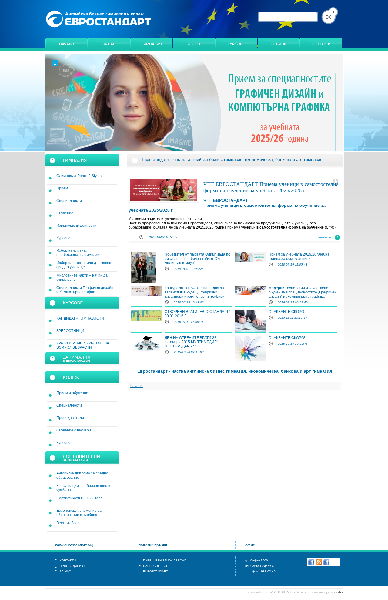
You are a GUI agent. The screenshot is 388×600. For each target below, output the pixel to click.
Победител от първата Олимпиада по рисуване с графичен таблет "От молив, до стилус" (197, 258)
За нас (109, 44)
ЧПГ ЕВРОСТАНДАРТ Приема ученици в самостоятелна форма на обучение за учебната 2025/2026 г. (271, 187)
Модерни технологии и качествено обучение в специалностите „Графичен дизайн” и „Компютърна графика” (302, 292)
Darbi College (155, 566)
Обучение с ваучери (73, 430)
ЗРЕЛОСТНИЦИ (70, 331)
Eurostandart (155, 571)
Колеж (193, 44)
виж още (324, 237)
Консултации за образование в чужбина (83, 488)
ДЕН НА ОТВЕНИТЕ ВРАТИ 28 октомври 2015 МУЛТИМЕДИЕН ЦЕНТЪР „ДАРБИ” (192, 342)
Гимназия (151, 44)
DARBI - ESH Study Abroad (164, 560)
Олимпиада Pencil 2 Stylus (79, 176)
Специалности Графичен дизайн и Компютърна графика (84, 290)
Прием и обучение (72, 393)
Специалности (69, 201)
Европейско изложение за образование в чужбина (79, 512)
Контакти (321, 44)
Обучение (64, 213)
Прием (62, 188)
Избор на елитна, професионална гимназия (79, 252)
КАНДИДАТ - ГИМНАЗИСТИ (80, 318)
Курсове (236, 44)
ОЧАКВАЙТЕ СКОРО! (287, 338)
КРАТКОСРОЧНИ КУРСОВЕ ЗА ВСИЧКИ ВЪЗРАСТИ (82, 345)
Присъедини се (73, 566)
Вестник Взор (68, 523)
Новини (279, 44)
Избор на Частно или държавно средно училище (83, 265)
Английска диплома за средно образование (82, 475)
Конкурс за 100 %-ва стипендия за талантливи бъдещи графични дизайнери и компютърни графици (195, 292)
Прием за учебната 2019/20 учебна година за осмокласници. (299, 256)
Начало (66, 44)
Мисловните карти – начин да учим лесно (82, 277)
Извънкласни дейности (76, 225)
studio (334, 592)
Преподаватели (70, 418)
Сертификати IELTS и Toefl (79, 498)
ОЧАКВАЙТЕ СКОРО (286, 312)
